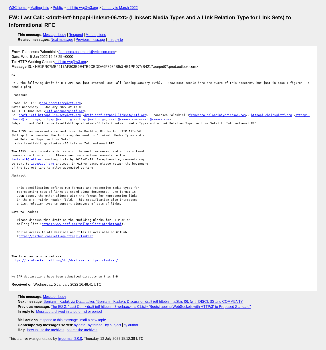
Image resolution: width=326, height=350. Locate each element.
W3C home (18, 8)
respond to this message (58, 320)
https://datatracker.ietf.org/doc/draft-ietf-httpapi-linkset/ (65, 260)
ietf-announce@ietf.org (64, 111)
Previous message (90, 39)
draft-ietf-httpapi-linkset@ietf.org (50, 115)
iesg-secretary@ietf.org (60, 103)
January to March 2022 (120, 8)
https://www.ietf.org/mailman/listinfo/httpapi (82, 224)
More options (96, 35)
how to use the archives (45, 330)
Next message (62, 39)
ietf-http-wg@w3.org (82, 8)
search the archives (82, 330)
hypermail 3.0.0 (70, 338)
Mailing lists (39, 8)
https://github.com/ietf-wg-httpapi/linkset (56, 236)
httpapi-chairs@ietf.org (271, 115)
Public (58, 8)
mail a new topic (93, 320)
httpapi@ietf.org (57, 119)
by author (131, 325)
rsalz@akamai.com (123, 119)
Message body (54, 35)
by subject (113, 325)
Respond (76, 35)
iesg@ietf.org (42, 163)
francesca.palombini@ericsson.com (87, 52)
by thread (95, 325)
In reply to (115, 39)
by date (79, 325)
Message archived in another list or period (69, 311)
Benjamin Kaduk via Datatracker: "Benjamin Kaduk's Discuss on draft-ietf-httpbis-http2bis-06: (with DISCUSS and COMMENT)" (143, 301)
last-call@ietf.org (27, 159)
